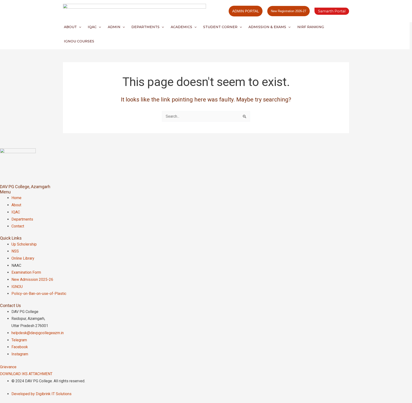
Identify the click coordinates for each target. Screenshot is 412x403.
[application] (79, 27)
